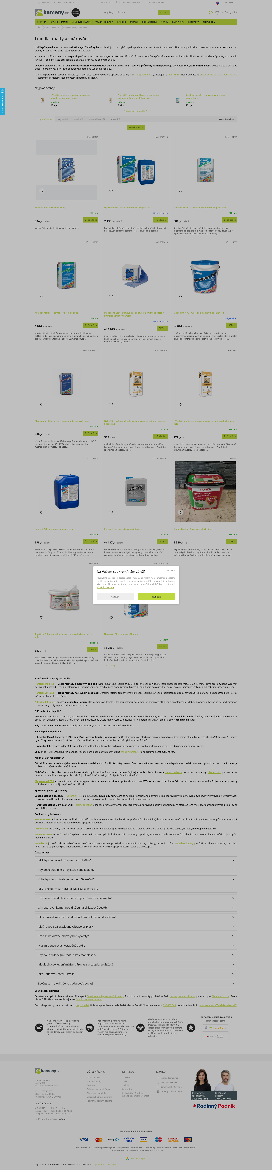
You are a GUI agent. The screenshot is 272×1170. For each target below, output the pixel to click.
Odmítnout (170, 570)
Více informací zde (105, 587)
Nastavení (115, 597)
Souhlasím (156, 597)
